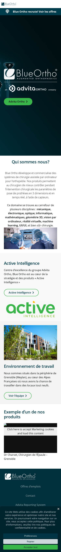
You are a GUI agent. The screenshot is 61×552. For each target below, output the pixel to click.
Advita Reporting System (30, 505)
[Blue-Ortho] (8, 4)
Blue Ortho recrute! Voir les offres (34, 11)
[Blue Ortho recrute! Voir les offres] (9, 11)
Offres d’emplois (30, 486)
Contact (30, 495)
